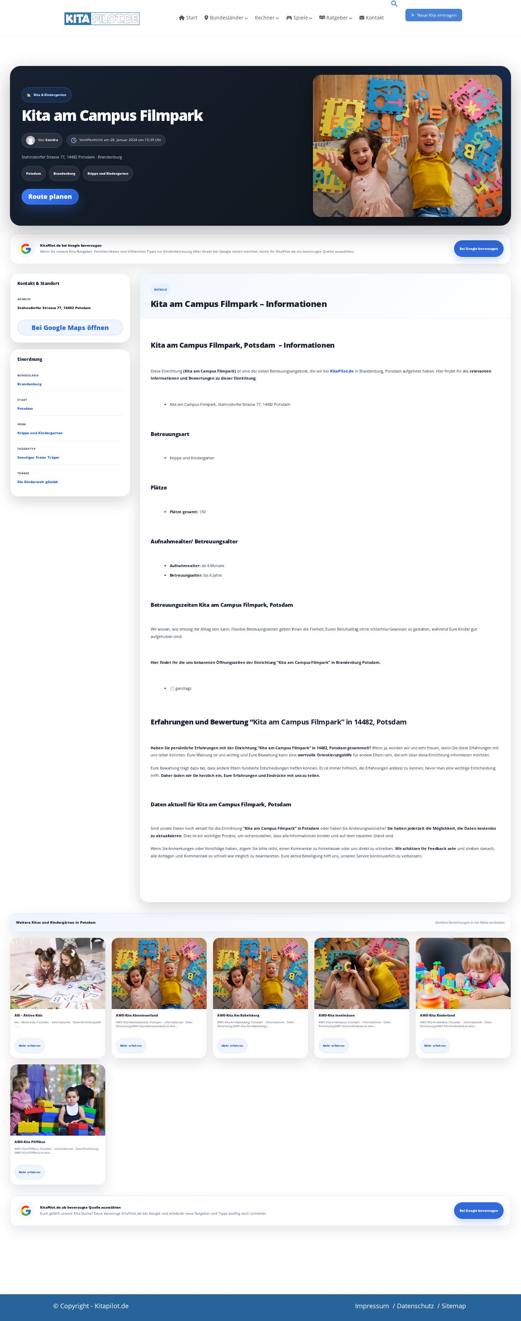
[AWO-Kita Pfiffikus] (57, 1100)
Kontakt (374, 17)
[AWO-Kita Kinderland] (463, 973)
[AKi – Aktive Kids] (57, 973)
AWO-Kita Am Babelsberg (238, 1015)
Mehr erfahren (29, 1045)
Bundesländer (225, 17)
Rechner (265, 17)
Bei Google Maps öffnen (70, 327)
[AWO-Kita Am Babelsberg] (260, 973)
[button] (394, 4)
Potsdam (25, 408)
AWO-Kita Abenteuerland (137, 1015)
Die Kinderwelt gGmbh (37, 482)
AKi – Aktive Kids (29, 1015)
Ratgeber (336, 17)
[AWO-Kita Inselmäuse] (361, 973)
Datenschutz (415, 1306)
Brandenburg (29, 383)
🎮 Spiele (297, 17)
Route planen (50, 196)
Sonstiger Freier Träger (38, 457)
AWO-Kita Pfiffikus (30, 1142)
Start (191, 17)
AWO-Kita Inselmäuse (337, 1015)
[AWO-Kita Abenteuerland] (159, 973)
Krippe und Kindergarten (40, 433)
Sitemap (454, 1306)
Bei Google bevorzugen (479, 248)
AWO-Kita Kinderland (437, 1015)
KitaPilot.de (342, 371)
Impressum (372, 1306)
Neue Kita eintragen (436, 15)
